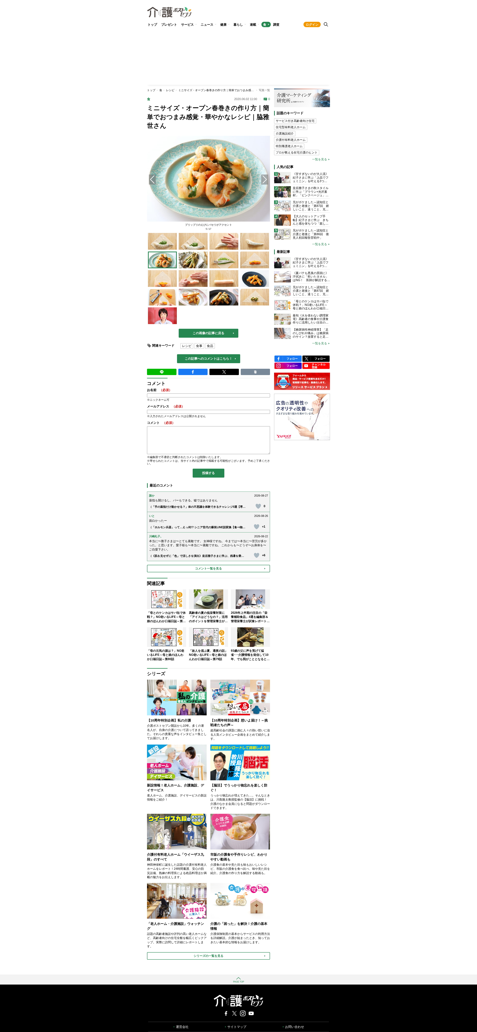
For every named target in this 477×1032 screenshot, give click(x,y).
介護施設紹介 (285, 133)
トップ (152, 24)
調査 (276, 24)
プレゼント (169, 24)
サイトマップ (236, 1026)
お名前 (159, 390)
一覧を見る (319, 159)
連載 (253, 24)
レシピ (170, 90)
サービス (187, 24)
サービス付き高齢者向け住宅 (295, 120)
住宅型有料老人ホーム (291, 127)
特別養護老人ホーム (289, 146)
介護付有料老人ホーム (291, 139)
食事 (199, 346)
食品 (210, 346)
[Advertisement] (238, 57)
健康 (223, 24)
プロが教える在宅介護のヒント (297, 152)
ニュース (207, 24)
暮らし (238, 24)
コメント (161, 422)
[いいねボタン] (258, 506)
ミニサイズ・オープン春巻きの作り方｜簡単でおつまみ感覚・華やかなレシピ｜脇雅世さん (235, 90)
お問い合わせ (294, 1026)
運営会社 (182, 1026)
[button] (264, 180)
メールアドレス (166, 406)
